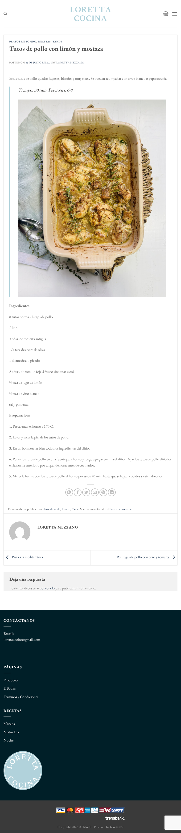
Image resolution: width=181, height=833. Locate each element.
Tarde (57, 41)
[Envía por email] (95, 492)
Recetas (44, 41)
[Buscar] (5, 13)
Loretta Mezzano (70, 62)
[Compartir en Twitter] (86, 492)
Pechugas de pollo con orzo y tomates (143, 557)
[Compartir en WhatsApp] (69, 492)
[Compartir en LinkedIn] (112, 492)
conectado (47, 588)
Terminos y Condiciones (21, 696)
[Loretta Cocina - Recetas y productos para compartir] (90, 14)
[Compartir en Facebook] (78, 492)
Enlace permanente (120, 509)
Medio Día (11, 731)
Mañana (9, 723)
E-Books (10, 688)
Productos (11, 680)
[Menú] (174, 14)
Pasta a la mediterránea (27, 557)
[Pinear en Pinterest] (103, 492)
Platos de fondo (22, 41)
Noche (8, 740)
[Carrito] (166, 13)
